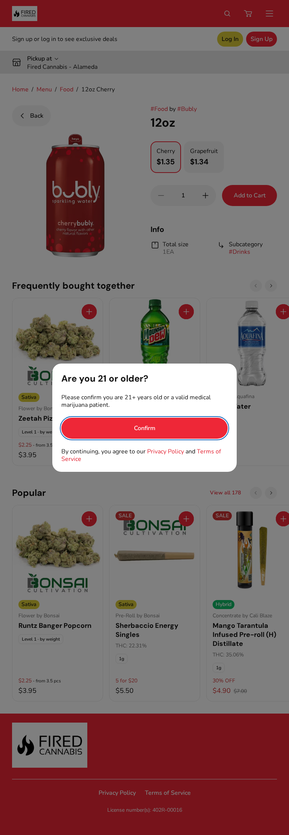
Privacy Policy (165, 451)
